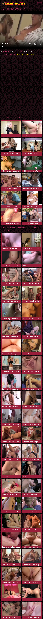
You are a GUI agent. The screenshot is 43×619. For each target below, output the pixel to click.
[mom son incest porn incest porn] (39, 3)
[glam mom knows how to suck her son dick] (11, 521)
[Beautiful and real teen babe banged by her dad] (11, 240)
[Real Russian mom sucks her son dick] (11, 556)
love (18, 54)
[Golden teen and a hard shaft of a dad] (31, 468)
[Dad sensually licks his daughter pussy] (11, 539)
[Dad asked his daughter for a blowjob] (11, 591)
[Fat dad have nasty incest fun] (31, 363)
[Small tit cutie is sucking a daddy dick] (11, 416)
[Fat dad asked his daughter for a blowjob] (31, 556)
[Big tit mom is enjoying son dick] (31, 486)
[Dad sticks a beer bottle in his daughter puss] (11, 503)
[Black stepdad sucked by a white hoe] (11, 363)
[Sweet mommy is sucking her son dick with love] (31, 293)
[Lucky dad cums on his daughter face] (11, 293)
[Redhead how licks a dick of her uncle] (11, 433)
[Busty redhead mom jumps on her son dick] (31, 328)
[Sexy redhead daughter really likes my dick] (11, 345)
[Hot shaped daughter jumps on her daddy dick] (31, 381)
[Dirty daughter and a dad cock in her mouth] (11, 257)
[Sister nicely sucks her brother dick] (31, 240)
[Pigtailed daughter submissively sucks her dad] (11, 574)
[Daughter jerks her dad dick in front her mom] (11, 275)
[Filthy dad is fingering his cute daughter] (31, 609)
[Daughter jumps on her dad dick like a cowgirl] (31, 398)
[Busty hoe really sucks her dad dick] (31, 503)
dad (32, 54)
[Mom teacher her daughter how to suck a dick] (11, 486)
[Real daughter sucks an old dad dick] (31, 521)
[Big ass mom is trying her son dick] (31, 275)
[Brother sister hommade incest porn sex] (13, 3)
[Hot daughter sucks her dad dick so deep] (11, 398)
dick (27, 54)
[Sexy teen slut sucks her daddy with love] (11, 381)
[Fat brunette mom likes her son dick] (31, 539)
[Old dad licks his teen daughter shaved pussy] (31, 416)
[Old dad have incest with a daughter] (11, 609)
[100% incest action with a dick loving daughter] (31, 257)
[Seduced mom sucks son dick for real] (31, 345)
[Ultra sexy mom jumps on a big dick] (31, 433)
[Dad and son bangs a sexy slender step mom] (31, 310)
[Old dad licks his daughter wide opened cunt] (31, 451)
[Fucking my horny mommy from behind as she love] (11, 310)
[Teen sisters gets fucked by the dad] (11, 328)
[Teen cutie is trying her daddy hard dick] (31, 591)
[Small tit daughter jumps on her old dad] (11, 451)
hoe (23, 54)
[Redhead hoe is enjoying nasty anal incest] (31, 574)
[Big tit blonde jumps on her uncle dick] (11, 468)
